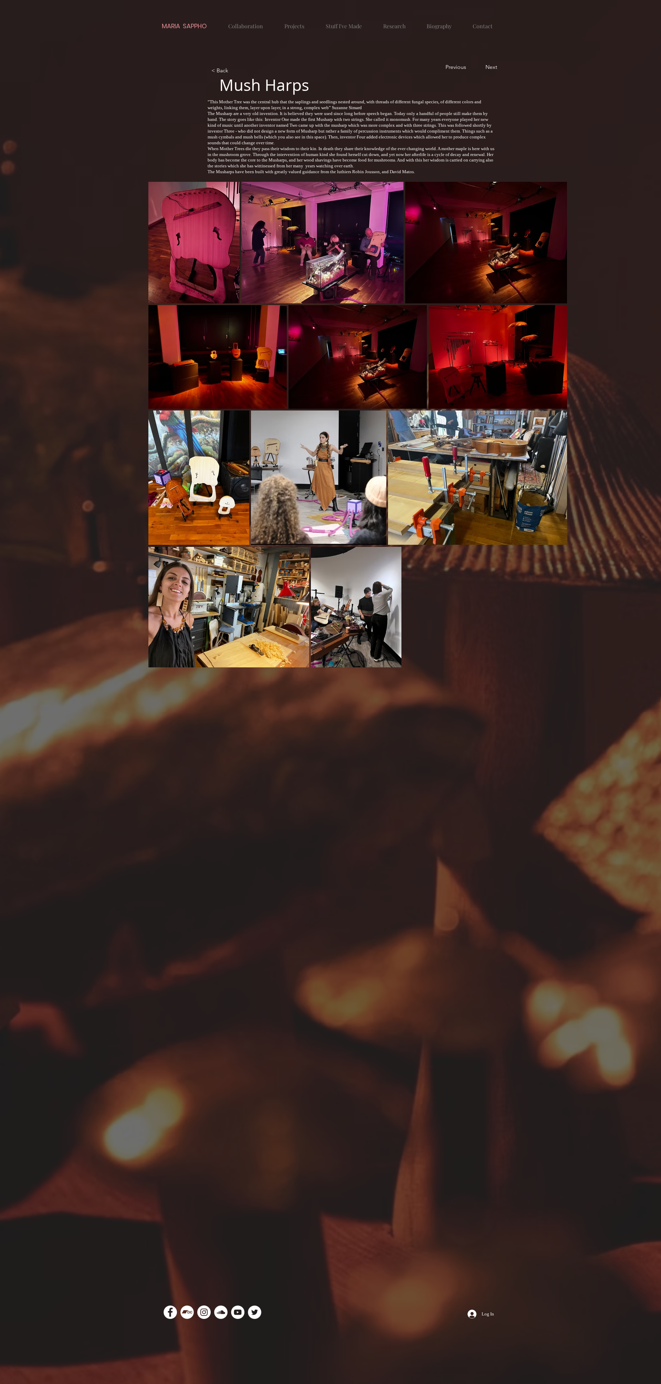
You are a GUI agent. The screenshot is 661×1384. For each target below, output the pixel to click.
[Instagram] (204, 1312)
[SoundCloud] (221, 1312)
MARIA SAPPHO (184, 26)
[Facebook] (170, 1312)
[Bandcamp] (187, 1312)
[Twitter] (254, 1312)
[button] (234, 70)
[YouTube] (237, 1312)
